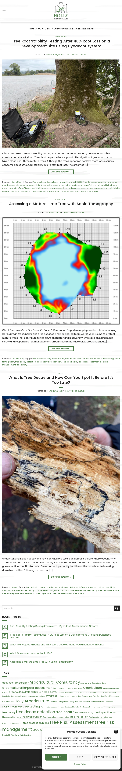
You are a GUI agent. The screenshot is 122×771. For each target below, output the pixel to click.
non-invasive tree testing (66, 185)
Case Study (61, 37)
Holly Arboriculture (44, 185)
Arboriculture (39, 358)
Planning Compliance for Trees (53, 707)
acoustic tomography (37, 587)
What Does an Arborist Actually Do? (31, 653)
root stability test (104, 185)
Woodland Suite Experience (21, 735)
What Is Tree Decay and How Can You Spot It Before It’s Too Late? (61, 380)
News (61, 373)
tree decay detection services (51, 362)
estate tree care (102, 587)
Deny (80, 757)
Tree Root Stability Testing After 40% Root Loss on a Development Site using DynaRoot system (61, 43)
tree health (72, 362)
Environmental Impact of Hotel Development (75, 696)
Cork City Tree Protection (106, 692)
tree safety (22, 365)
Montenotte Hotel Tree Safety (102, 702)
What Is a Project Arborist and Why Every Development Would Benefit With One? (57, 644)
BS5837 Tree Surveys (66, 692)
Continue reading (61, 171)
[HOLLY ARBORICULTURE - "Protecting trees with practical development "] (61, 11)
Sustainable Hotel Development (77, 707)
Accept (56, 757)
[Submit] (117, 608)
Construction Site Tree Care (85, 692)
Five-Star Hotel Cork (101, 696)
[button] (116, 731)
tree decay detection (25, 362)
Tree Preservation (31, 717)
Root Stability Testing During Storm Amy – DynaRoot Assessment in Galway (54, 626)
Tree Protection (79, 717)
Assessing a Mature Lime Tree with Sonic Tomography (61, 203)
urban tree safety (89, 191)
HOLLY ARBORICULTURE (76, 55)
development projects (36, 696)
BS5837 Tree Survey (84, 182)
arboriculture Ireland (59, 587)
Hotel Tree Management (59, 702)
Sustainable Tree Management (102, 707)
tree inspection (43, 593)
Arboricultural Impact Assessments (68, 688)
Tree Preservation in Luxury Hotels (56, 717)
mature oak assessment (77, 358)
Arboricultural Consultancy (46, 182)
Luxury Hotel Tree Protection (79, 702)
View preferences (105, 757)
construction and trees (106, 182)
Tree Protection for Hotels (98, 717)
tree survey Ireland (71, 191)
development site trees (13, 185)
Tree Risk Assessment (29, 188)
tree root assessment (73, 188)
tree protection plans (36, 723)
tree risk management (51, 188)
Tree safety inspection (20, 191)
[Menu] (4, 11)
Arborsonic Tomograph (81, 587)
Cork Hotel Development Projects (15, 696)
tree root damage (94, 188)
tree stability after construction (46, 191)
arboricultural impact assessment (28, 688)
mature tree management (48, 590)
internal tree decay (25, 590)
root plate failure (87, 185)
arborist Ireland (67, 182)
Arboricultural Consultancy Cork (93, 683)
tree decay (92, 590)
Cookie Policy (80, 764)
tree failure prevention (13, 593)
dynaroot (30, 185)
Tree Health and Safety (84, 713)
